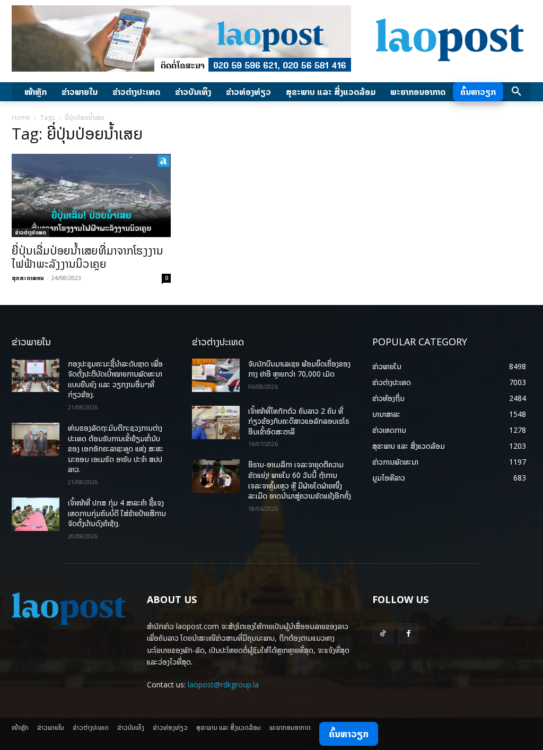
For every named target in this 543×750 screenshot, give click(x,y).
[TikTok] (382, 633)
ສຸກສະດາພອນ (28, 278)
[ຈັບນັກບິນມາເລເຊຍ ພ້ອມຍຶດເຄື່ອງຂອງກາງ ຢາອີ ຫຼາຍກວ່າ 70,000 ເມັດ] (216, 375)
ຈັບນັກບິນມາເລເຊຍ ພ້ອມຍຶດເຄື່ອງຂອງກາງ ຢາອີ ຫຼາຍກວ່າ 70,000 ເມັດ (299, 369)
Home (21, 117)
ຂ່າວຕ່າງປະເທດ (30, 232)
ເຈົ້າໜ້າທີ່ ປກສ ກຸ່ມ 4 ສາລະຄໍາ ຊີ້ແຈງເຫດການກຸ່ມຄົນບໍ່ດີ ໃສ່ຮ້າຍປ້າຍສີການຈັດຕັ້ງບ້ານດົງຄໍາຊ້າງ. (117, 513)
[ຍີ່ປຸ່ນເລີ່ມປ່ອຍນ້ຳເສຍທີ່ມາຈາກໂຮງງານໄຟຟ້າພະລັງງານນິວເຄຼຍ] (91, 195)
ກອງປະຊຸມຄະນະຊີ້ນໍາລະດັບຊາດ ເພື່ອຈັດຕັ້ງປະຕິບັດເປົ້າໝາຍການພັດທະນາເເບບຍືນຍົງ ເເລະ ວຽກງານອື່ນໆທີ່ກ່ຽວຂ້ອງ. (115, 379)
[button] (516, 91)
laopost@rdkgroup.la (223, 684)
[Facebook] (408, 633)
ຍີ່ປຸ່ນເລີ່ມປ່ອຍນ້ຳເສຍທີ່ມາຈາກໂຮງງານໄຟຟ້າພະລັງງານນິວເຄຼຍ (87, 257)
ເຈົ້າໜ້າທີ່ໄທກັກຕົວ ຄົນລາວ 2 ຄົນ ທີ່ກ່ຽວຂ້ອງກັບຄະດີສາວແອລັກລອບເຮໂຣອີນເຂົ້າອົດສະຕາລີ (298, 421)
